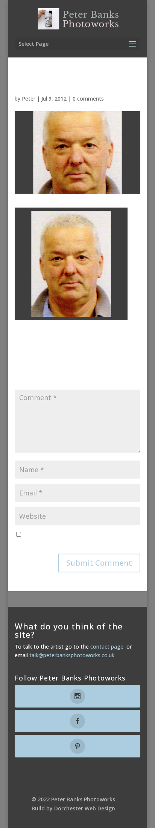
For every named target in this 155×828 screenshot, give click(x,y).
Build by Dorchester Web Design (73, 808)
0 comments (88, 98)
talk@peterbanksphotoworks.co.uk (71, 655)
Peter (28, 98)
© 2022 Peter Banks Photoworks (73, 799)
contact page (106, 646)
